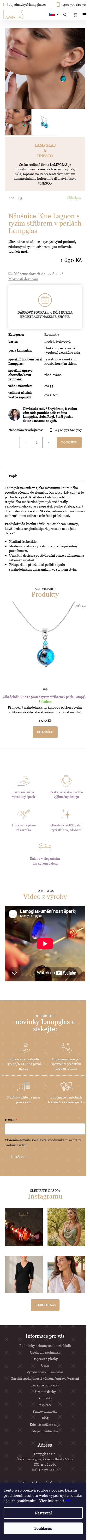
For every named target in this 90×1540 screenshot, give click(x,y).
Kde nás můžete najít (45, 1424)
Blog (45, 1418)
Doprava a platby (45, 1359)
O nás (45, 1365)
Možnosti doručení (23, 279)
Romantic (51, 334)
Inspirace (45, 1405)
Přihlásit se (18, 1157)
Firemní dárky (45, 1392)
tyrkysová (63, 341)
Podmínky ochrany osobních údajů (45, 1345)
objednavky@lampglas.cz (27, 4)
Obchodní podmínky (45, 1352)
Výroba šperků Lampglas (45, 1372)
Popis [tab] (13, 476)
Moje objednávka (45, 1431)
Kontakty (45, 1398)
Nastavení (43, 1513)
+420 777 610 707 (74, 4)
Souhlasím (43, 1528)
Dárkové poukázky (45, 1385)
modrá (49, 341)
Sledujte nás (45, 1305)
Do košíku (69, 442)
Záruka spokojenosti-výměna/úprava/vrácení (45, 1378)
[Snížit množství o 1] (25, 442)
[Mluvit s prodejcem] (45, 414)
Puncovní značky (45, 1411)
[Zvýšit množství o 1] (48, 442)
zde (68, 1500)
